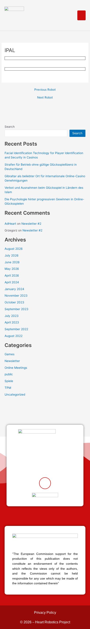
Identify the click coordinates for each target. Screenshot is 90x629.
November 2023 (16, 295)
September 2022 (16, 329)
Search (10, 126)
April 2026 (12, 275)
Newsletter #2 (31, 223)
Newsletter (12, 361)
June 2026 (12, 262)
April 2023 (12, 322)
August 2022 (13, 336)
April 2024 (12, 282)
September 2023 (16, 309)
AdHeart (10, 223)
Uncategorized (15, 394)
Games (9, 354)
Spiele (9, 381)
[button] (81, 15)
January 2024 (14, 289)
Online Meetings (16, 367)
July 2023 (12, 316)
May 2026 (12, 268)
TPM (8, 387)
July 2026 (12, 255)
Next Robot (45, 97)
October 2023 (14, 302)
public (9, 374)
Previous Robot (45, 89)
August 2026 (14, 248)
